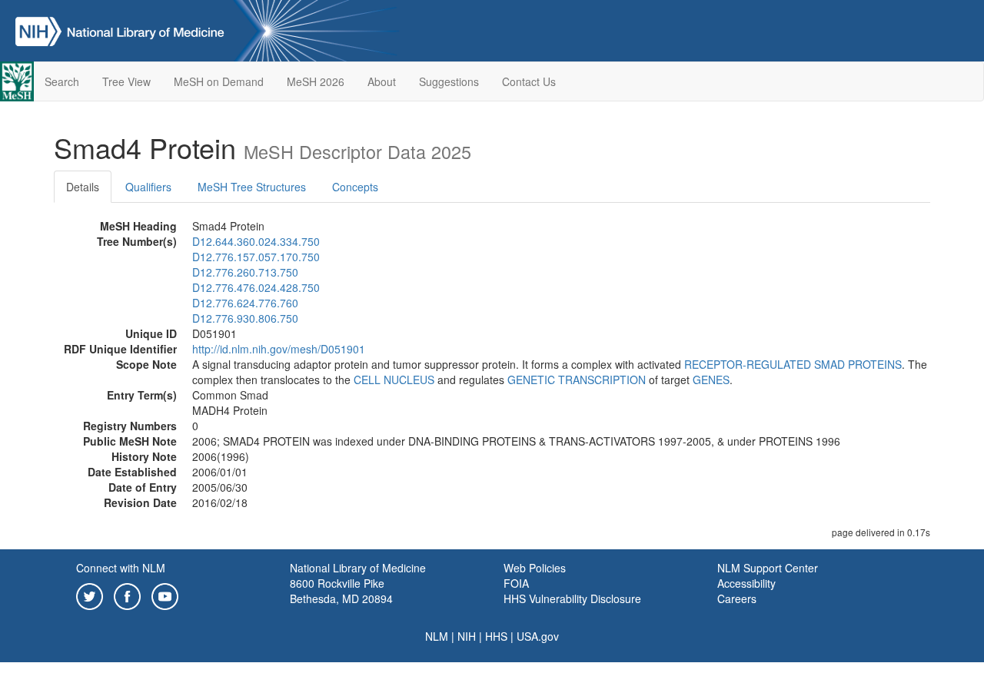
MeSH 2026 (315, 81)
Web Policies (535, 567)
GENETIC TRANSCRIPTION (576, 379)
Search (62, 81)
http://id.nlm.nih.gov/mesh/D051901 (278, 348)
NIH (466, 636)
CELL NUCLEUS (394, 379)
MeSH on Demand (219, 81)
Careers (736, 598)
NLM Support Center (767, 567)
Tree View (126, 81)
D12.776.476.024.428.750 (256, 287)
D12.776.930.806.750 (245, 318)
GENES (711, 379)
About (381, 81)
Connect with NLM (120, 567)
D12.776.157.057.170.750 (256, 256)
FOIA (516, 583)
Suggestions (449, 81)
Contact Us (529, 81)
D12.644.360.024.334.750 (256, 241)
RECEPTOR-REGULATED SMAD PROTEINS (793, 364)
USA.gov (538, 636)
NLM (436, 636)
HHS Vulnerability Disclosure (572, 598)
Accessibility (746, 583)
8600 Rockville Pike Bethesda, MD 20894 (341, 590)
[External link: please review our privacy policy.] (89, 594)
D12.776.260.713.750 (245, 272)
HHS (496, 636)
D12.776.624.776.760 (245, 302)
